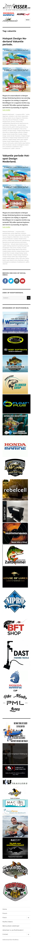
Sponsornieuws (15, 123)
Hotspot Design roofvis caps (15, 139)
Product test (11, 240)
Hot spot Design (11, 130)
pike (12, 143)
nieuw (21, 237)
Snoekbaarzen (7, 148)
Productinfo (19, 121)
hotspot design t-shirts (17, 141)
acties (27, 114)
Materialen (25, 118)
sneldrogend (20, 145)
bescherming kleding (18, 246)
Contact (5, 934)
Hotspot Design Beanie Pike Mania (16, 249)
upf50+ (13, 148)
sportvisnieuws (24, 123)
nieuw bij (5, 119)
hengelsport (16, 128)
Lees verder (6, 110)
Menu (28, 19)
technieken (6, 125)
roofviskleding (6, 123)
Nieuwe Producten (13, 119)
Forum (5, 913)
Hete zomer (23, 128)
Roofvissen (9, 145)
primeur (13, 121)
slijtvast (14, 145)
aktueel (20, 125)
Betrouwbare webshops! (11, 926)
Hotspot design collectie (16, 132)
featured (9, 128)
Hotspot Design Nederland (20, 254)
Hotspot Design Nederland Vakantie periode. (15, 41)
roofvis (16, 143)
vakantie (17, 148)
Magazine (18, 118)
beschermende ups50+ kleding (11, 127)
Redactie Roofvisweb (8, 114)
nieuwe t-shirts (7, 143)
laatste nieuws (11, 118)
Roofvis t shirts (14, 260)
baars (24, 125)
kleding (5, 118)
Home (5, 909)
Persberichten (6, 121)
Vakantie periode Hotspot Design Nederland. (16, 158)
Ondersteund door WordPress (11, 939)
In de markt (17, 116)
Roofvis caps (21, 143)
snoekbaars (9, 146)
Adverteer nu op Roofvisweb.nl (13, 930)
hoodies (5, 130)
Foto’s (5, 917)
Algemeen (5, 116)
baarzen (5, 235)
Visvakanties (12, 125)
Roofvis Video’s (8, 922)
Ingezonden (24, 116)
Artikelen (11, 116)
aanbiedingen (6, 233)
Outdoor (21, 119)
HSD (25, 141)
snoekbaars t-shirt (17, 146)
